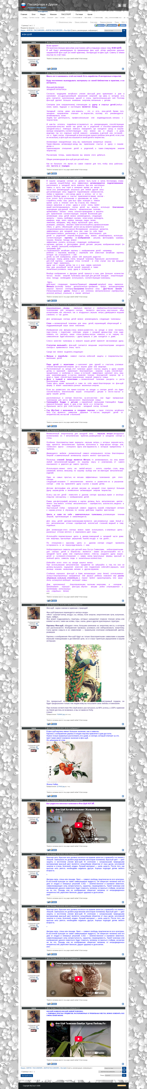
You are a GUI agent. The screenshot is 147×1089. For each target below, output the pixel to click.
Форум (23, 30)
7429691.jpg (61, 714)
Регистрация (119, 5)
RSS (123, 22)
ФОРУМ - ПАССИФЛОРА (35, 30)
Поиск (117, 22)
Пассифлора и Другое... (44, 4)
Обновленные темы (65, 22)
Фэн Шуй (67, 30)
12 (79, 1008)
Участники (93, 22)
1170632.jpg (61, 786)
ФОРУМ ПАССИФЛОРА (54, 30)
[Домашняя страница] (53, 69)
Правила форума (106, 22)
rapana (37, 28)
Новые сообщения (81, 22)
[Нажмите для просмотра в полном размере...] (83, 701)
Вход (124, 5)
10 (79, 906)
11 (79, 958)
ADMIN (42, 28)
